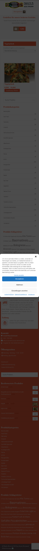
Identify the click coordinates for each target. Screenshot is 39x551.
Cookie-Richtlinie (9, 294)
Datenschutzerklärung (21, 294)
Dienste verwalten (19, 275)
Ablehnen (19, 285)
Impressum (31, 294)
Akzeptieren (19, 279)
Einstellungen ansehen (20, 291)
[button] (36, 256)
